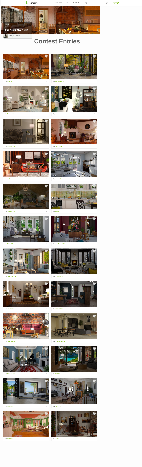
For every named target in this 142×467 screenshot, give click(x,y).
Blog (85, 3)
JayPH (57, 438)
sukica (57, 211)
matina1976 (58, 406)
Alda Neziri (10, 114)
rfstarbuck (10, 438)
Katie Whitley (11, 373)
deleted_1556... (12, 146)
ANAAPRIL (10, 244)
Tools (67, 3)
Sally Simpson (11, 276)
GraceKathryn (11, 308)
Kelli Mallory (58, 308)
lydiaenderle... (59, 276)
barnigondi (58, 146)
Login (106, 3)
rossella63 (58, 179)
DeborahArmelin (60, 341)
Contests (76, 3)
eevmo (57, 114)
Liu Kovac (10, 179)
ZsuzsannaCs (59, 81)
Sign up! (116, 3)
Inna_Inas (12, 37)
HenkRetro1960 (60, 244)
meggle (57, 373)
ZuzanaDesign (11, 341)
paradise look (11, 211)
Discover (58, 3)
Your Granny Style (16, 29)
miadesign (10, 406)
